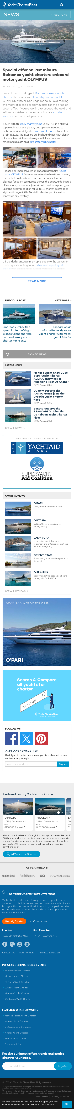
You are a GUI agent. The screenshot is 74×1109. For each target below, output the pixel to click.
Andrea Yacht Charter (16, 1032)
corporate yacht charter (42, 141)
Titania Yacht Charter (16, 1038)
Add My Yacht (26, 952)
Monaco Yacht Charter (17, 976)
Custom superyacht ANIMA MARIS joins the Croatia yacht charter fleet (49, 395)
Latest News (13, 365)
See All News (13, 428)
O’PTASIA (40, 520)
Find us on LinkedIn (27, 944)
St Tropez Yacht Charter (17, 970)
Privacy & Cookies (60, 1096)
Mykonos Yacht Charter (17, 993)
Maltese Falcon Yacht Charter (20, 1015)
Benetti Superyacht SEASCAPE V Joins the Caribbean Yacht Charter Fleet (50, 413)
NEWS (11, 14)
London (7, 930)
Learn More (48, 1105)
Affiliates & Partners (49, 952)
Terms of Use (42, 1096)
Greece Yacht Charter (16, 987)
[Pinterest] (41, 738)
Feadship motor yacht (47, 97)
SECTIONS (60, 14)
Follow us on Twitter (12, 944)
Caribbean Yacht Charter (18, 998)
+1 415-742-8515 (45, 936)
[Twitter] (26, 738)
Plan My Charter (14, 921)
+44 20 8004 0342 (15, 936)
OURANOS (41, 572)
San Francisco (42, 930)
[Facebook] (11, 738)
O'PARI (38, 503)
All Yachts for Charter (23, 854)
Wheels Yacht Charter (16, 1021)
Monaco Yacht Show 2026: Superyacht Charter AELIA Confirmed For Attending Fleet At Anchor (51, 377)
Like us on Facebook (5, 944)
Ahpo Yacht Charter (15, 1044)
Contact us (40, 921)
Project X (43, 817)
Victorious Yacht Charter (18, 1026)
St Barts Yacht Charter (17, 982)
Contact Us (8, 952)
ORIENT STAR (43, 555)
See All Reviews (15, 591)
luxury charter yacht (31, 124)
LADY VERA (41, 537)
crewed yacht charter (43, 131)
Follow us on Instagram (19, 944)
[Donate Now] (37, 463)
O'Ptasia (10, 817)
